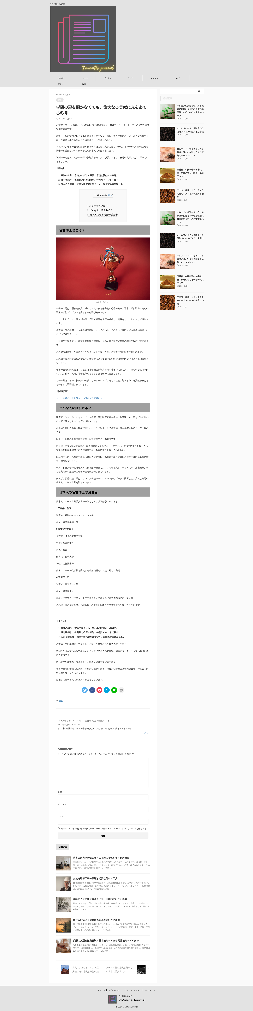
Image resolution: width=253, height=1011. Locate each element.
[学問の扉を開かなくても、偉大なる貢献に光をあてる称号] (107, 690)
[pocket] (99, 690)
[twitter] (85, 690)
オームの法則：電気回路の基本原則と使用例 (96, 919)
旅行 (178, 78)
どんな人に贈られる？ (100, 210)
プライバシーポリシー (132, 990)
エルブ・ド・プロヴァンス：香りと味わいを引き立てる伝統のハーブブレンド (190, 152)
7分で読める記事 (125, 996)
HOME (61, 78)
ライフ (131, 78)
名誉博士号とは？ (98, 205)
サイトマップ (150, 990)
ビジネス (107, 78)
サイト (61, 816)
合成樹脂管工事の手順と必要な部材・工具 (95, 878)
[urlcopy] (121, 690)
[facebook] (92, 690)
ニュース (84, 78)
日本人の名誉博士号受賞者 (103, 214)
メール (62, 804)
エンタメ (154, 78)
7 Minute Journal (132, 1000)
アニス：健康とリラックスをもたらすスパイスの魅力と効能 (190, 193)
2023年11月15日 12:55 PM (69, 725)
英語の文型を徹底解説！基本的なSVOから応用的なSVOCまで (106, 940)
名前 (61, 792)
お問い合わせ (114, 990)
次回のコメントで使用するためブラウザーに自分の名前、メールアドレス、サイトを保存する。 (104, 828)
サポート (101, 990)
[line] (114, 690)
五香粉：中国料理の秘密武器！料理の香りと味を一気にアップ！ (190, 172)
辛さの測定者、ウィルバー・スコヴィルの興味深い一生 (84, 721)
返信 (146, 733)
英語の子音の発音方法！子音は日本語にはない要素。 (101, 899)
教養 (84, 84)
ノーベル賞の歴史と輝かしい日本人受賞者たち (79, 398)
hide (110, 195)
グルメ (60, 84)
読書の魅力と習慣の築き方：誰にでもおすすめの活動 (101, 857)
